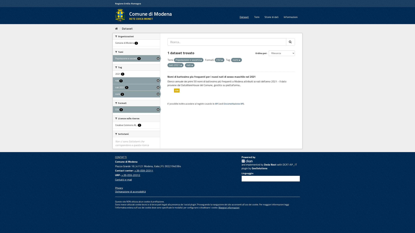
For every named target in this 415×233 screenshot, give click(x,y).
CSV (176, 90)
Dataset (244, 17)
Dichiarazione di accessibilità (130, 192)
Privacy (119, 188)
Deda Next (270, 164)
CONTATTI (121, 157)
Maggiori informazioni (229, 207)
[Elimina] (201, 60)
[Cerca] (290, 42)
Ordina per (261, 53)
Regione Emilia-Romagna (128, 3)
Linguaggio (247, 173)
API (216, 103)
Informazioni (290, 17)
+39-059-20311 (143, 170)
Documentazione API (233, 103)
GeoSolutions (259, 168)
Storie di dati (272, 17)
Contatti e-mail (123, 180)
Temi (256, 17)
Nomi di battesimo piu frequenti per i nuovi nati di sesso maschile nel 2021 (211, 77)
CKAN (247, 161)
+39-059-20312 (130, 175)
